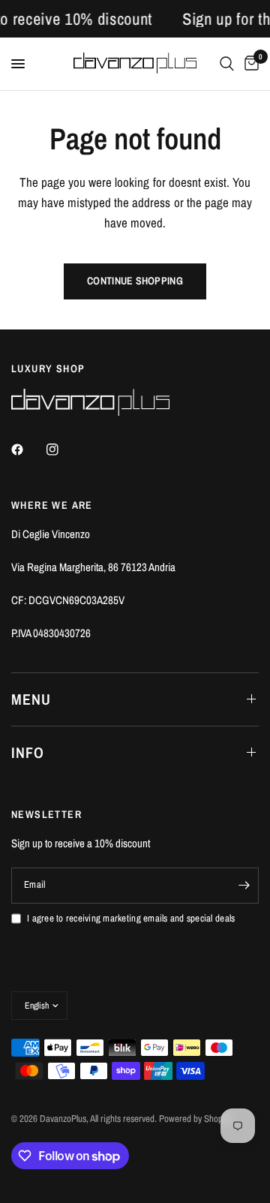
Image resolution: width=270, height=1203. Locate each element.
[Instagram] (63, 449)
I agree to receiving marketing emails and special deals (131, 918)
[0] (249, 64)
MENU (31, 699)
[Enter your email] (244, 886)
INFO (27, 752)
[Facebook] (27, 449)
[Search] (226, 64)
